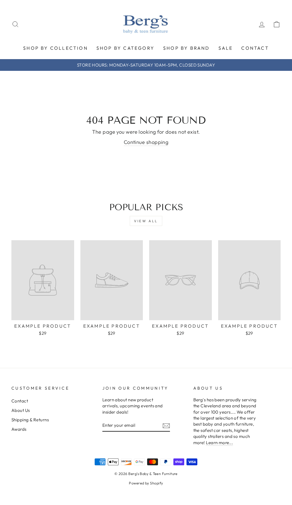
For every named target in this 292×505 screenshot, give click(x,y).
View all (146, 221)
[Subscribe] (166, 425)
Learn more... (219, 442)
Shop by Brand (186, 48)
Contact (255, 48)
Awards (19, 429)
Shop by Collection (55, 48)
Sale (225, 48)
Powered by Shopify (146, 483)
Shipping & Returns (30, 419)
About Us (20, 410)
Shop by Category (125, 48)
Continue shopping (146, 142)
